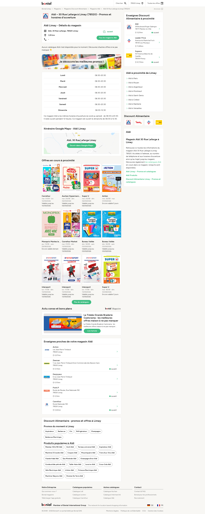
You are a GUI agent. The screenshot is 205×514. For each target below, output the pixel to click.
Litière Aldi (69, 470)
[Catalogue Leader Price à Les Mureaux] (148, 122)
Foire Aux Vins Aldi (107, 453)
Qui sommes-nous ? (49, 491)
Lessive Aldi (90, 464)
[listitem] (51, 185)
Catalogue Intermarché (112, 495)
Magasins (57, 9)
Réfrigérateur (81, 431)
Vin (70, 431)
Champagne (95, 431)
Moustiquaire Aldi (88, 453)
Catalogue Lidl (78, 491)
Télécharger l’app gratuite (51, 498)
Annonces (157, 9)
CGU (144, 511)
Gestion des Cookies (155, 511)
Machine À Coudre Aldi (54, 453)
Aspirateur (49, 431)
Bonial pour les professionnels (145, 495)
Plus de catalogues (81, 302)
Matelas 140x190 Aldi (53, 447)
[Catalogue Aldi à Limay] (128, 122)
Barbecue (61, 431)
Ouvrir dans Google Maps (81, 145)
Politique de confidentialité (130, 511)
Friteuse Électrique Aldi (87, 470)
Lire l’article (92, 331)
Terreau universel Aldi (86, 447)
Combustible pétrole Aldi (55, 464)
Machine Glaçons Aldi (53, 476)
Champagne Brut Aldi (88, 459)
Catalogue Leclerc (79, 495)
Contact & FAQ (139, 491)
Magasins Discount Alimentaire (75, 9)
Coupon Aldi (72, 453)
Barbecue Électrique (53, 437)
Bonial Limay (46, 9)
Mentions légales (112, 511)
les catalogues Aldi (153, 162)
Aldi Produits (131, 175)
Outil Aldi (70, 447)
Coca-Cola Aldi (105, 464)
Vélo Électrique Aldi (53, 470)
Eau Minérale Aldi (69, 459)
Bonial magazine (48, 495)
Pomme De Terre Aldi (74, 476)
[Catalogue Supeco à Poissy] (159, 122)
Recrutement (139, 498)
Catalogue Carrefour (80, 498)
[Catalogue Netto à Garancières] (138, 122)
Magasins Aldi (95, 9)
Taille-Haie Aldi (75, 464)
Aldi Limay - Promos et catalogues (141, 171)
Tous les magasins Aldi (108, 38)
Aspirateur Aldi (105, 447)
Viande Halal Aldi (52, 459)
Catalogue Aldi (108, 498)
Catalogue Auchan (110, 491)
